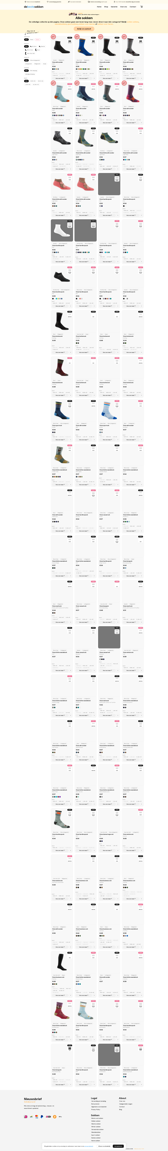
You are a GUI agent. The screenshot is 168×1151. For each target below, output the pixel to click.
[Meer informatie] (70, 78)
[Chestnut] (80, 476)
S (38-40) (55, 73)
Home (99, 7)
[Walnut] (132, 69)
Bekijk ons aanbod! (84, 29)
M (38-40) (61, 119)
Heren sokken (95, 1141)
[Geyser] (125, 568)
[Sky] (100, 432)
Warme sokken (96, 1124)
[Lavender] (124, 252)
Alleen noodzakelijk (104, 1146)
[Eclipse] (105, 69)
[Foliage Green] (127, 887)
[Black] (100, 69)
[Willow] (82, 476)
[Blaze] (80, 69)
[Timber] (54, 613)
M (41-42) (61, 73)
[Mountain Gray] (58, 69)
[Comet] (85, 252)
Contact (133, 7)
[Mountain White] (82, 115)
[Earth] (54, 752)
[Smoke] (124, 568)
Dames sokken (96, 1138)
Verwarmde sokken (97, 1129)
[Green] (125, 521)
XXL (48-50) (63, 75)
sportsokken (73, 24)
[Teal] (89, 252)
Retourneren (95, 1104)
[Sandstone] (87, 252)
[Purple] (60, 797)
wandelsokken (61, 24)
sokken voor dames (87, 24)
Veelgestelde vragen (125, 1104)
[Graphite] (53, 613)
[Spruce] (85, 69)
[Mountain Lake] (54, 69)
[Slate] (60, 115)
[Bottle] (53, 568)
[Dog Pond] (76, 476)
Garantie (114, 7)
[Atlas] (76, 69)
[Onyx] (127, 69)
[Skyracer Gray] (58, 252)
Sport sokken (95, 1135)
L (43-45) (68, 73)
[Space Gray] (53, 159)
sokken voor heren (105, 24)
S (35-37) (55, 119)
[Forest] (76, 343)
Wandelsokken (96, 1132)
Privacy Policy (95, 1109)
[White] (100, 206)
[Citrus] (58, 298)
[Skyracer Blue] (56, 252)
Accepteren (118, 1146)
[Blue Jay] (76, 115)
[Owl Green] (53, 476)
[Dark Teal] (83, 69)
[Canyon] (53, 206)
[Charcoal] (102, 69)
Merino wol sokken (97, 1118)
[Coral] (80, 298)
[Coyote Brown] (76, 887)
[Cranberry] (53, 1032)
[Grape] (124, 159)
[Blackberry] (105, 298)
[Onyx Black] (53, 69)
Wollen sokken (95, 1121)
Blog (120, 1109)
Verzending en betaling (98, 1101)
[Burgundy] (58, 797)
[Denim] (54, 159)
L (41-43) (68, 119)
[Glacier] (53, 115)
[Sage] (58, 115)
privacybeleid (89, 1146)
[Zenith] (61, 298)
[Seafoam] (76, 159)
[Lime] (82, 69)
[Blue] (127, 935)
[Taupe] (87, 69)
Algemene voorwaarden (99, 1107)
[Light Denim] (63, 115)
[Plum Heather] (56, 115)
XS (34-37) (102, 663)
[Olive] (89, 69)
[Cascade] (56, 206)
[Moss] (56, 476)
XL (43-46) (115, 256)
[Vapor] (82, 298)
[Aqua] (125, 159)
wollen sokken (133, 22)
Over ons (123, 7)
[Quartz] (53, 797)
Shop (106, 7)
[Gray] (107, 252)
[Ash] (82, 252)
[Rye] (56, 69)
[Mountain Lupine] (78, 115)
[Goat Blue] (76, 752)
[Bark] (61, 115)
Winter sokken (95, 1127)
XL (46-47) (55, 75)
